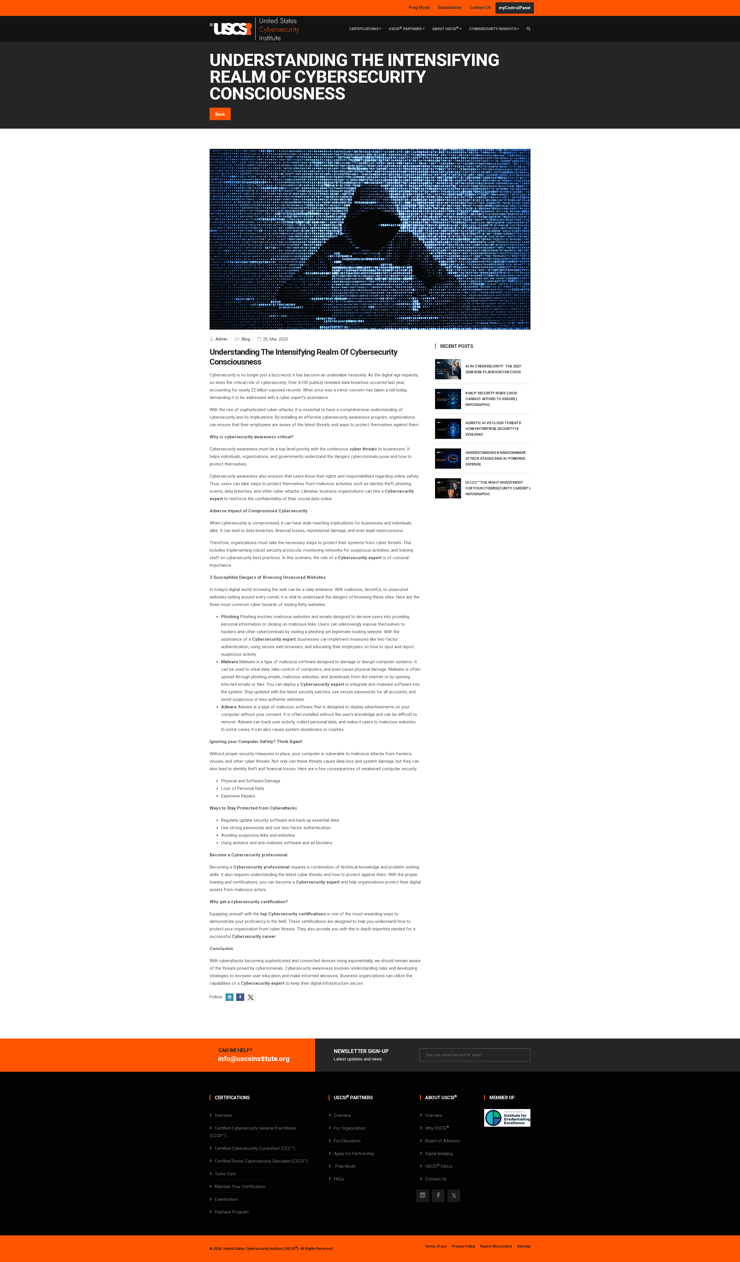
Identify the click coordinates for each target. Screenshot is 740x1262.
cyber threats (363, 449)
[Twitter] (453, 1195)
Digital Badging (439, 1153)
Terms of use (436, 1246)
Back (220, 114)
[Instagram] (422, 1195)
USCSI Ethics (438, 1166)
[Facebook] (438, 1195)
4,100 (303, 382)
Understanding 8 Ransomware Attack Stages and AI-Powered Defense (495, 458)
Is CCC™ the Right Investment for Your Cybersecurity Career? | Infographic (497, 488)
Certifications (364, 29)
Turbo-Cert (225, 1173)
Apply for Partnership (354, 1153)
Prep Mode (420, 7)
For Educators (347, 1140)
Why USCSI (437, 1128)
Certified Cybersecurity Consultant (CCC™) (255, 1148)
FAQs (339, 1179)
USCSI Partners (405, 28)
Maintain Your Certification (240, 1186)
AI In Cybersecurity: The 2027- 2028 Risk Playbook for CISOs (493, 369)
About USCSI (445, 28)
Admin (220, 339)
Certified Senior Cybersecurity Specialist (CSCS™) (261, 1161)
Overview (223, 1115)
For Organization (349, 1128)
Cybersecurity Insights (493, 29)
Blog (245, 339)
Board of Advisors (442, 1140)
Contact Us (481, 7)
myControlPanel (514, 7)
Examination (450, 7)
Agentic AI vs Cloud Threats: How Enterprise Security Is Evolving (493, 429)
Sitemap (523, 1246)
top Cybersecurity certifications (293, 914)
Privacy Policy (463, 1246)
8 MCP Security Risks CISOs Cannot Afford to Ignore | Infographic (491, 399)
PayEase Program (232, 1212)
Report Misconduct (496, 1246)
